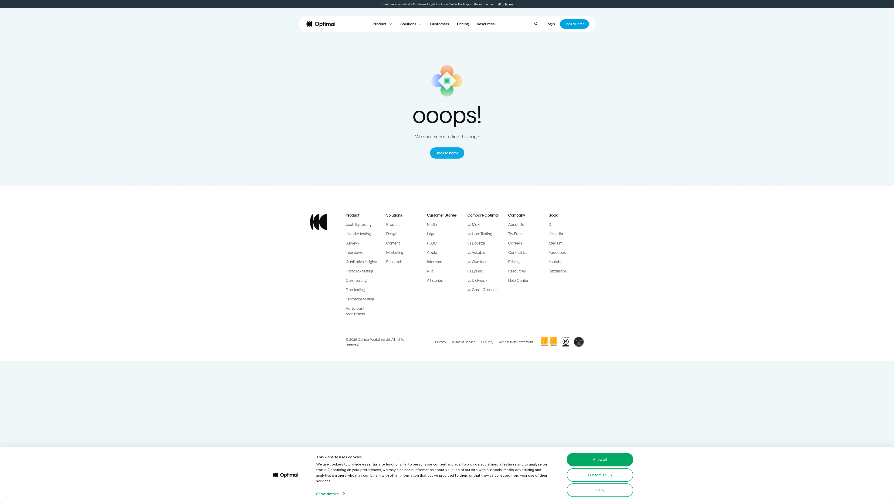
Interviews (354, 252)
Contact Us (517, 252)
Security (487, 342)
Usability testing (359, 224)
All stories (435, 280)
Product (393, 224)
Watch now (505, 4)
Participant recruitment (355, 311)
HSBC (432, 243)
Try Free (515, 233)
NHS (430, 271)
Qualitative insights (361, 261)
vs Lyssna (475, 271)
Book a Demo (574, 24)
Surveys (352, 243)
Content (393, 243)
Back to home (447, 153)
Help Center (518, 280)
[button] (382, 24)
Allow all (600, 459)
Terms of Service (464, 342)
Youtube (555, 261)
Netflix (432, 224)
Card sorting (356, 280)
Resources (486, 24)
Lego (431, 233)
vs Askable (476, 252)
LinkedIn (556, 233)
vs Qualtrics (477, 261)
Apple (432, 252)
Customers (439, 24)
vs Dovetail (476, 243)
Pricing (463, 24)
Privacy (440, 342)
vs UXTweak (477, 280)
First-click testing (359, 271)
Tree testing (355, 289)
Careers (515, 243)
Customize (597, 474)
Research (394, 261)
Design (391, 233)
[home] (320, 24)
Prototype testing (360, 299)
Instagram (557, 271)
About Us (516, 224)
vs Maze (474, 224)
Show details (327, 494)
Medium (555, 243)
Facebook (557, 252)
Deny (600, 490)
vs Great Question (482, 289)
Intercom (434, 261)
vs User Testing (479, 233)
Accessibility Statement (516, 342)
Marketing (394, 252)
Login (550, 24)
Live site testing (358, 233)
